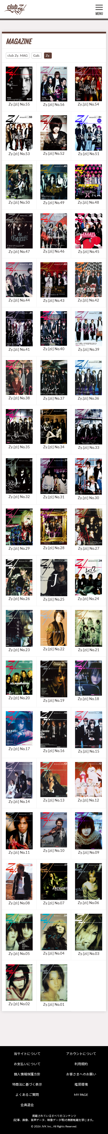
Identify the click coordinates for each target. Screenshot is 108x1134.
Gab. (36, 55)
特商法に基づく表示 (27, 1084)
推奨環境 (81, 1084)
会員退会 (27, 1105)
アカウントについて (81, 1054)
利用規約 (81, 1064)
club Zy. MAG (17, 55)
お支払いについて (27, 1064)
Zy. (48, 55)
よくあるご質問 (27, 1094)
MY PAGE (81, 1094)
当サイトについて (27, 1054)
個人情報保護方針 (27, 1074)
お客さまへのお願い (81, 1074)
